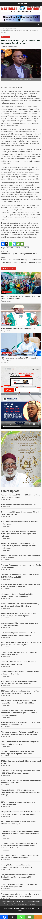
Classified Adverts (33, 902)
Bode (4, 46)
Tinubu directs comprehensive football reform (21, 315)
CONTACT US (20, 902)
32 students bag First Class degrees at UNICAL (19, 252)
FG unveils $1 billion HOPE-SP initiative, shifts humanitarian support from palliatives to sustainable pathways (20, 792)
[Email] (22, 244)
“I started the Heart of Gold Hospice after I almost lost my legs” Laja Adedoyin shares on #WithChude (21, 259)
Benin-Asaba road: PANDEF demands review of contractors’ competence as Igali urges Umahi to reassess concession (19, 712)
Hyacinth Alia (25, 248)
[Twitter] (14, 244)
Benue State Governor (13, 248)
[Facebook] (3, 244)
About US (10, 902)
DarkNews (31, 908)
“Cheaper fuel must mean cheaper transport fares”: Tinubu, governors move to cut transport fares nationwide (20, 533)
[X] (6, 244)
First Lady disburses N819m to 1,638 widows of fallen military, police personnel (21, 283)
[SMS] (18, 244)
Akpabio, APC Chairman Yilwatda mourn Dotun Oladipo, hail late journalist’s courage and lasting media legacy (19, 545)
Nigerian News (5, 37)
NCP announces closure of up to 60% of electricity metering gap (21, 344)
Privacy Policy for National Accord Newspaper (20, 904)
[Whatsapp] (10, 244)
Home (3, 902)
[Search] (38, 25)
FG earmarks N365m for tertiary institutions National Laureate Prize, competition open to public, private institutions (20, 833)
